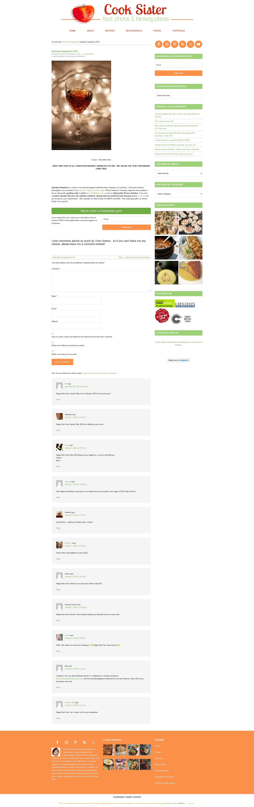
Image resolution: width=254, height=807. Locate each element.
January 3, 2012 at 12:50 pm (76, 607)
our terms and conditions (174, 803)
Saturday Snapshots (75, 56)
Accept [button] (191, 803)
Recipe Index (160, 764)
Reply (58, 400)
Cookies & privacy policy (165, 783)
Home (157, 746)
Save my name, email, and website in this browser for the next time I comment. (82, 337)
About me (159, 758)
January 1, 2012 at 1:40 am (75, 448)
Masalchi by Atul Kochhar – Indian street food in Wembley (177, 149)
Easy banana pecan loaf (164, 121)
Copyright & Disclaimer (164, 777)
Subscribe (126, 227)
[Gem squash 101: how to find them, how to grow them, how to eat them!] (166, 273)
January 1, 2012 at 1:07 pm (75, 515)
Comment (56, 269)
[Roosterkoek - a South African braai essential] (190, 223)
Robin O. (68, 543)
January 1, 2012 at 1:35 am (75, 417)
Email (54, 309)
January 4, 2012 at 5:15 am (75, 669)
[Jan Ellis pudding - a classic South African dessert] (190, 273)
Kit (66, 384)
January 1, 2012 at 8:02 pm (75, 546)
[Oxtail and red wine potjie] (166, 248)
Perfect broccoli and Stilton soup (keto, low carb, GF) (175, 145)
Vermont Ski (69, 702)
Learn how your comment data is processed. (100, 373)
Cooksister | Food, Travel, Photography (127, 13)
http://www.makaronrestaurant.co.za (70, 679)
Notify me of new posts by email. (64, 354)
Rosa (67, 445)
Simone (68, 482)
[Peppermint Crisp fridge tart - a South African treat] (166, 223)
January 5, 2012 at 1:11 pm (75, 705)
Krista (67, 635)
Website (55, 321)
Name (54, 296)
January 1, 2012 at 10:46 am (76, 484)
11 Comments (89, 54)
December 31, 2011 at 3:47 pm (76, 387)
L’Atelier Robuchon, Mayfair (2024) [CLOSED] (172, 140)
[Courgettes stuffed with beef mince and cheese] (190, 248)
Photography (59, 56)
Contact (158, 752)
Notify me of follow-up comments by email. (68, 346)
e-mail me (141, 196)
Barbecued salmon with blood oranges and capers (174, 154)
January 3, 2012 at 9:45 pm (75, 638)
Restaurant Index (162, 771)
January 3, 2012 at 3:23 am (75, 577)
